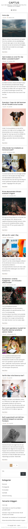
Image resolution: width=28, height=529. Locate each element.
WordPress (24, 527)
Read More (4, 52)
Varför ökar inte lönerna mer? (13, 375)
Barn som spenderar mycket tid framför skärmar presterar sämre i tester (13, 330)
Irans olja (5, 15)
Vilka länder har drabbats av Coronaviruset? (12, 149)
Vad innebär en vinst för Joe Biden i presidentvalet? (12, 58)
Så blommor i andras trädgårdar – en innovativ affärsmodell (11, 281)
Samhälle (4, 493)
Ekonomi (4, 484)
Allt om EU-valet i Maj (10, 235)
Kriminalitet (5, 490)
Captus (14, 2)
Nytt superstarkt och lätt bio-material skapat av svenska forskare (13, 419)
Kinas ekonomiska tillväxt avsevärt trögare (11, 192)
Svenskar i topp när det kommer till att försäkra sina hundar (14, 103)
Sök (3, 471)
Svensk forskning (7, 496)
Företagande (5, 487)
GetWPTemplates (13, 527)
